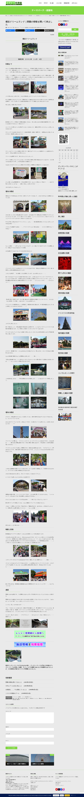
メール (8, 733)
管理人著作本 (33, 789)
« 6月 (59, 162)
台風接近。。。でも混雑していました (16, 689)
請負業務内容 (33, 788)
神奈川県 (50, 698)
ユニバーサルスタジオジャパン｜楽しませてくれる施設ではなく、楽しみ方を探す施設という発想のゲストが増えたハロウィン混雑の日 (71, 120)
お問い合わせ (58, 782)
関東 (19, 699)
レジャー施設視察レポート (27, 696)
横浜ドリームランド (35, 698)
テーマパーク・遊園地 (17, 696)
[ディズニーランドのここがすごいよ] (63, 185)
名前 (7, 726)
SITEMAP (57, 783)
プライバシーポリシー (59, 785)
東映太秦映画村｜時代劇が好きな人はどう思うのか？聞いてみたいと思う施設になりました (71, 70)
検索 (75, 29)
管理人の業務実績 (34, 786)
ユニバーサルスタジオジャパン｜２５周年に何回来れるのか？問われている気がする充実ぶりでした (71, 62)
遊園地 (15, 699)
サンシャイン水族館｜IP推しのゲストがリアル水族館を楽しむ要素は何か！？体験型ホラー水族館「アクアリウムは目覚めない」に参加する (71, 78)
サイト (7, 740)
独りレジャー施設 (43, 698)
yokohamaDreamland (22, 698)
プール (28, 698)
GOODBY (15, 698)
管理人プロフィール (34, 785)
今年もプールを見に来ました (14, 686)
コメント (8, 711)
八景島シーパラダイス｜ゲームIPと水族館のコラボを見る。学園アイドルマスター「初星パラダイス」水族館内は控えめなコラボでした (71, 88)
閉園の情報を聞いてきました (14, 682)
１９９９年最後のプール (12, 693)
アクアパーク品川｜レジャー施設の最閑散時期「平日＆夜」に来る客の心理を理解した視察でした (71, 112)
